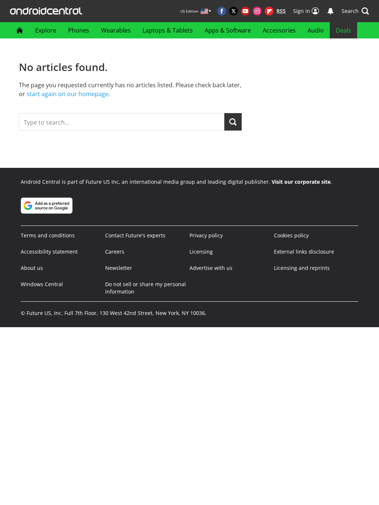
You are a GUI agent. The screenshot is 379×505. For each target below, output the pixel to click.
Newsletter (118, 267)
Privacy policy (206, 235)
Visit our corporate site (301, 181)
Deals (343, 30)
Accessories (279, 30)
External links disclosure (304, 251)
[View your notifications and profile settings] (330, 11)
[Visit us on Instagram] (257, 11)
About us (32, 267)
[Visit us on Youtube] (245, 11)
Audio (316, 30)
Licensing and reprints (302, 267)
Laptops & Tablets (167, 30)
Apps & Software (228, 30)
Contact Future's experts (135, 235)
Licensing (201, 251)
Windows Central (42, 284)
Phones (78, 30)
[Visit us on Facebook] (221, 11)
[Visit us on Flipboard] (269, 11)
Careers (114, 251)
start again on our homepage (67, 94)
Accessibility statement (49, 251)
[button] (355, 11)
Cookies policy (291, 235)
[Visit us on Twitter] (233, 11)
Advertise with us (211, 267)
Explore (45, 30)
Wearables (116, 30)
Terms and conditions (48, 235)
